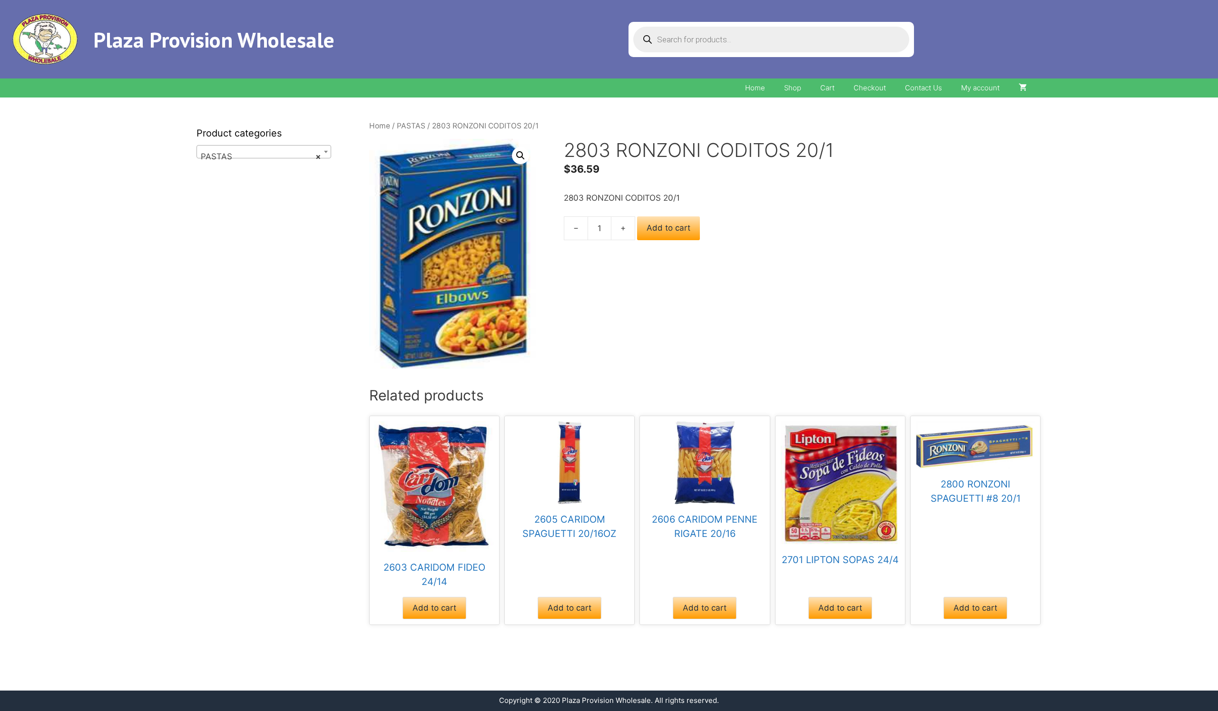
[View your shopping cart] (1022, 87)
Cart (827, 87)
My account (980, 87)
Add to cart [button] (434, 608)
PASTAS (411, 125)
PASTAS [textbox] (261, 156)
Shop (792, 87)
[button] (520, 155)
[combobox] (263, 151)
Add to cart (668, 228)
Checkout (870, 87)
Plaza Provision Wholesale (213, 39)
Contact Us (923, 87)
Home (755, 87)
